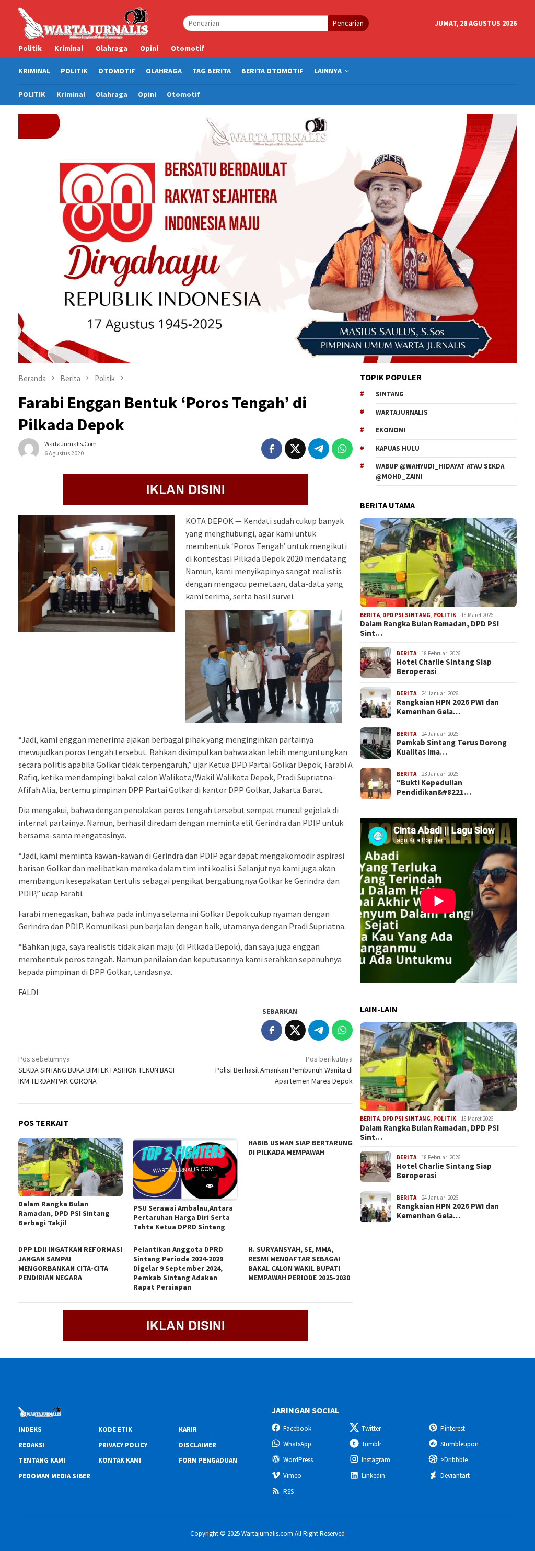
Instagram (376, 1459)
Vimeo (292, 1475)
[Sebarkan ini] (271, 448)
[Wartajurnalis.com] (84, 22)
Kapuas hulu (398, 448)
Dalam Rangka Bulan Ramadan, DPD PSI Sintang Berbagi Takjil (64, 1213)
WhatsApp (297, 1444)
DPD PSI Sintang (406, 615)
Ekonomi (391, 430)
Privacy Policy (122, 1445)
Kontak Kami (119, 1460)
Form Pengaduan (208, 1460)
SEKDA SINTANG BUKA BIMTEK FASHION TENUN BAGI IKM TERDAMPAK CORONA (96, 1070)
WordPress (298, 1459)
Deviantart (455, 1475)
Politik (444, 615)
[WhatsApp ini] (342, 448)
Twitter (371, 1428)
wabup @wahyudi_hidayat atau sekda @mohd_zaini (440, 471)
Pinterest (452, 1428)
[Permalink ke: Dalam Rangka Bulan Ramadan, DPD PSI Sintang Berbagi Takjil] (70, 1167)
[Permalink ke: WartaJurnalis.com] (28, 448)
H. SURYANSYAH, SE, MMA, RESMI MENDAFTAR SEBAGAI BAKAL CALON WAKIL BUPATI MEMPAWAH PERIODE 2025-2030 (299, 1263)
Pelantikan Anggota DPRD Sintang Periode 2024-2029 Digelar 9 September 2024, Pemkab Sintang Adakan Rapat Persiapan (178, 1268)
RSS (288, 1491)
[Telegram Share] (318, 448)
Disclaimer (197, 1445)
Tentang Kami (41, 1460)
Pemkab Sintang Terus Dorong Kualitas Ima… (452, 747)
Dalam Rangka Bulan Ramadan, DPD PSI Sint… (429, 628)
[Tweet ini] (295, 448)
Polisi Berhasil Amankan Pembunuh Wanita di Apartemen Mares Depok (284, 1070)
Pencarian (348, 23)
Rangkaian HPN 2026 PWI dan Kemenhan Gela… (448, 707)
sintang (390, 394)
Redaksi (31, 1445)
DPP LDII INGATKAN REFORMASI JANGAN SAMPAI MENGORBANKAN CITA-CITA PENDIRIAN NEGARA (70, 1263)
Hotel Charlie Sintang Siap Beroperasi (444, 666)
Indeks (30, 1429)
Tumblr (371, 1444)
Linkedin (373, 1475)
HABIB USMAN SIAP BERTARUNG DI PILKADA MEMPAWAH (300, 1147)
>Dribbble (454, 1459)
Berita (370, 615)
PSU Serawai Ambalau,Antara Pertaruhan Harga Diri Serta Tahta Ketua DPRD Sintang (183, 1217)
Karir (188, 1429)
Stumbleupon (459, 1444)
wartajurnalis (402, 412)
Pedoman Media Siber (54, 1476)
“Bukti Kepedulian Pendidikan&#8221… (434, 787)
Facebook (297, 1428)
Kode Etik (115, 1429)
